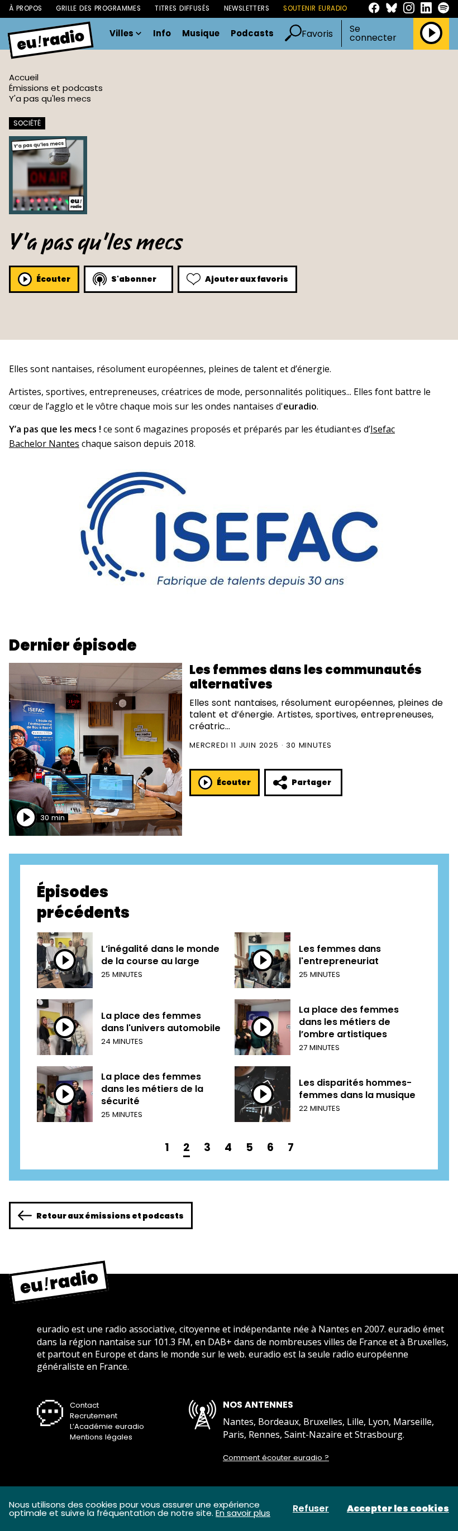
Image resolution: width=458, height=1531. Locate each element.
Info (162, 34)
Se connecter (373, 33)
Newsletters (247, 8)
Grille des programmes (98, 8)
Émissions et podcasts (56, 88)
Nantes (62, 443)
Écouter (53, 279)
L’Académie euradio (107, 1426)
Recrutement (93, 1415)
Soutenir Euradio (315, 8)
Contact (84, 1405)
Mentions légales (101, 1437)
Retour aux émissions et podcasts (110, 1215)
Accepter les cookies (398, 1508)
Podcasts (252, 34)
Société (27, 123)
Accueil (24, 77)
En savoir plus (243, 1513)
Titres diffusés (182, 8)
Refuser (311, 1508)
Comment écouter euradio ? (276, 1458)
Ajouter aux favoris (246, 279)
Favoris (317, 33)
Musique (201, 34)
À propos (25, 8)
